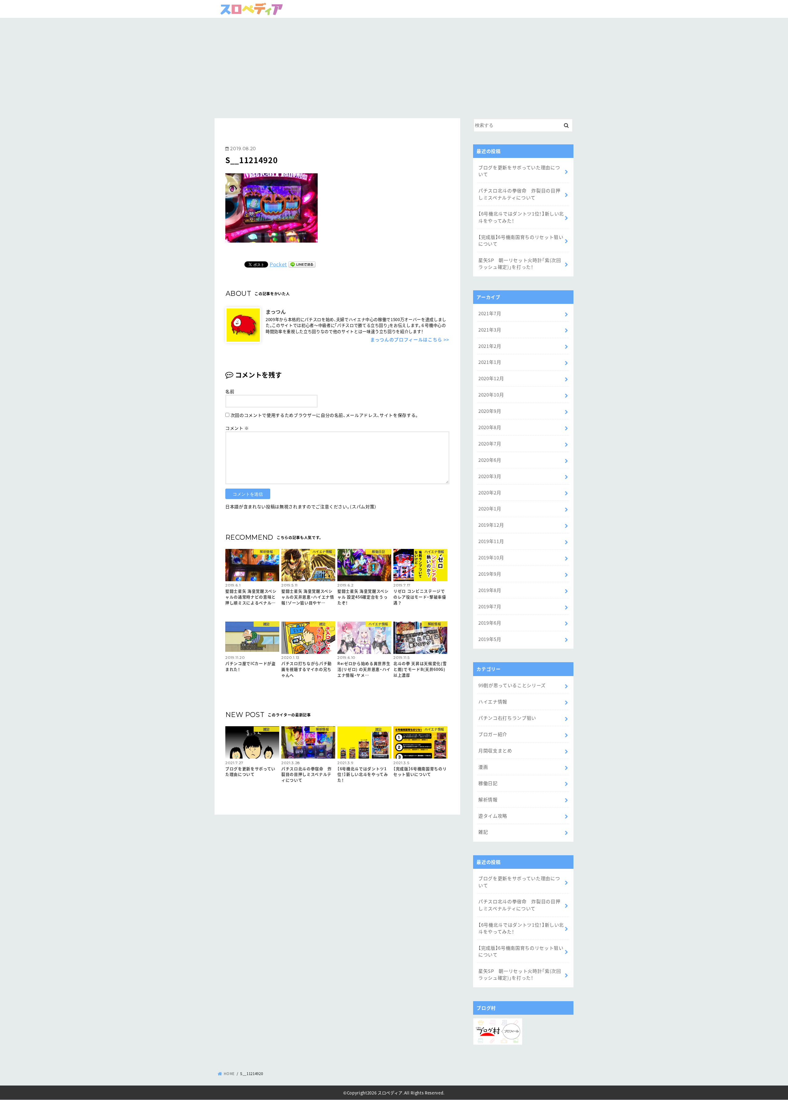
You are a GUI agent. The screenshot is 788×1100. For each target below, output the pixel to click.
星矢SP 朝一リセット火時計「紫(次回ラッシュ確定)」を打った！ (519, 263)
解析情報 (488, 799)
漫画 (483, 767)
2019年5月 (489, 639)
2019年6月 (489, 622)
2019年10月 (491, 557)
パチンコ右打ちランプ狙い (507, 718)
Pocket (278, 264)
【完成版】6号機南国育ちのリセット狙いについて (521, 240)
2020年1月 (489, 508)
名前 (229, 391)
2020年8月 (489, 427)
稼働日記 (488, 783)
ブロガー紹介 (492, 734)
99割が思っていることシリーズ (512, 685)
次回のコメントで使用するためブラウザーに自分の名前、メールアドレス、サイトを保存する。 (324, 415)
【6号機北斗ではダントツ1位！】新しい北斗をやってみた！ (521, 217)
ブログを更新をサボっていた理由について (519, 170)
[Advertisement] (394, 66)
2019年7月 (489, 606)
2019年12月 (491, 525)
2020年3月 (489, 476)
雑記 (483, 831)
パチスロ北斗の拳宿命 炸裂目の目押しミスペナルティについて (519, 193)
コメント (237, 428)
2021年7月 (489, 313)
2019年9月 (489, 573)
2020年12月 (491, 378)
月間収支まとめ (495, 750)
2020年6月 (489, 460)
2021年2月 (489, 346)
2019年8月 (489, 590)
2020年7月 (489, 443)
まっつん (276, 311)
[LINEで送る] (302, 264)
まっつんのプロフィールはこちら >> (409, 339)
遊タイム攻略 (492, 815)
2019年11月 (491, 541)
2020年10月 (491, 394)
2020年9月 (489, 411)
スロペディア (390, 1093)
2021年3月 (489, 329)
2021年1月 (489, 362)
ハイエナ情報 (492, 701)
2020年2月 (489, 492)
